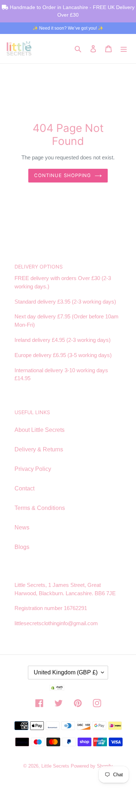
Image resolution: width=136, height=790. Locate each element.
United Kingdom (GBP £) (66, 672)
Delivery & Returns (39, 449)
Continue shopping (62, 175)
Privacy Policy (33, 469)
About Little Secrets (40, 430)
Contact (24, 488)
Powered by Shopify (92, 766)
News (22, 527)
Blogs (22, 547)
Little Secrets (56, 766)
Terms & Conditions (40, 508)
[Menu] (123, 48)
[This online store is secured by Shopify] (68, 689)
